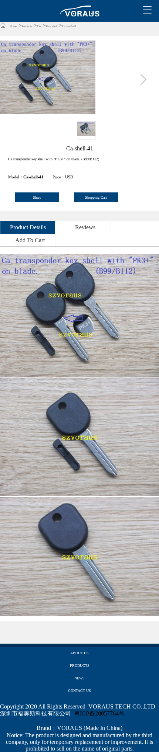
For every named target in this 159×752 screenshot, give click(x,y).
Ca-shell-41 (69, 26)
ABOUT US (79, 653)
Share (37, 197)
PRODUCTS (79, 666)
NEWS (79, 678)
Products (27, 26)
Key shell (51, 26)
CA (39, 26)
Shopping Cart (96, 197)
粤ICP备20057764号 (99, 713)
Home (13, 26)
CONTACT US (79, 691)
